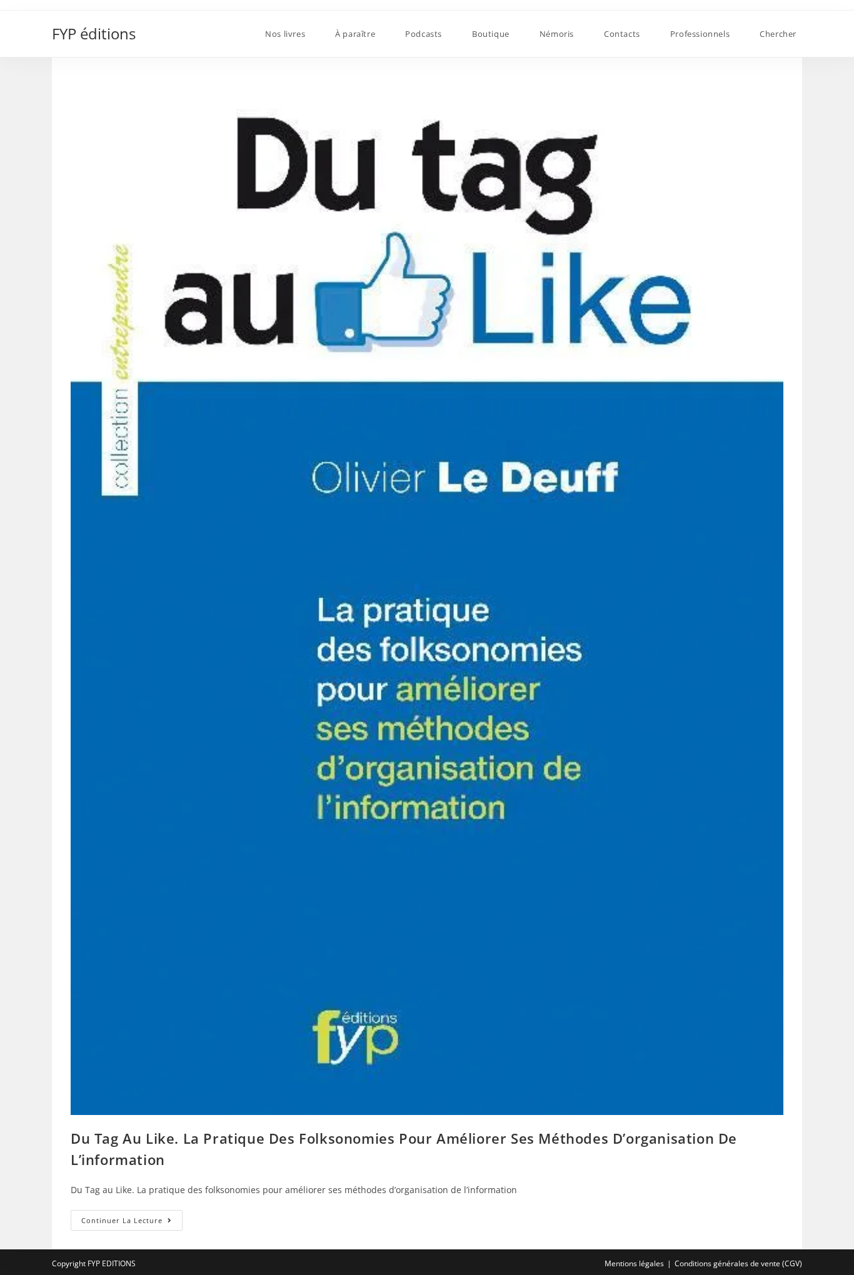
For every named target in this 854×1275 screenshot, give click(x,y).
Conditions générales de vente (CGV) (738, 1263)
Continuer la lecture (132, 1222)
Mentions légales (634, 1263)
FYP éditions (94, 33)
